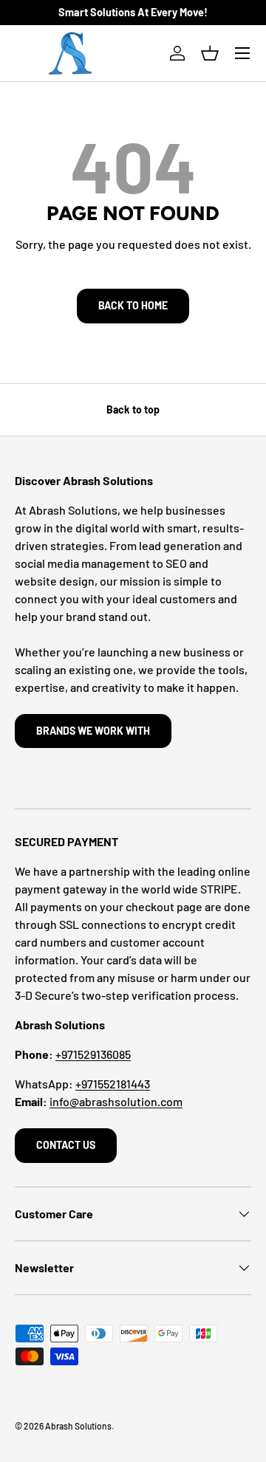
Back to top (133, 409)
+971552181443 (112, 1084)
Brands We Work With (93, 730)
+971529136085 (93, 1054)
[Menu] (242, 53)
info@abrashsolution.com (116, 1101)
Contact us (65, 1145)
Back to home (133, 305)
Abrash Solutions (78, 1426)
